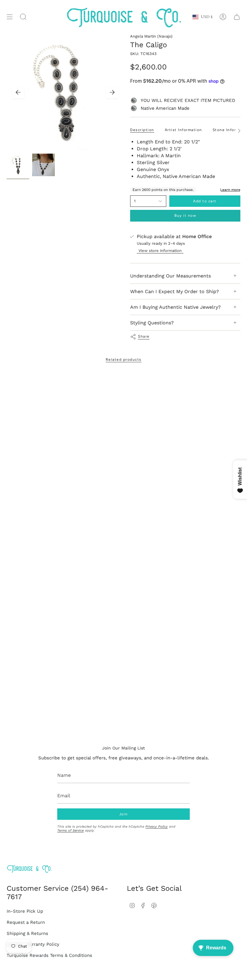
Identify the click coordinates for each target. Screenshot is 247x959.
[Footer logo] (29, 868)
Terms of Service (70, 830)
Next (112, 92)
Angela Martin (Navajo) (151, 36)
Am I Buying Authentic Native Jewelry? (175, 307)
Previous (18, 92)
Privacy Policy (156, 827)
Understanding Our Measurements (170, 276)
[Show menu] (10, 17)
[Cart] (237, 17)
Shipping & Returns (27, 933)
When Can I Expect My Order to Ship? (174, 291)
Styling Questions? (152, 323)
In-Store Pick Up (25, 911)
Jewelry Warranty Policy (33, 944)
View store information (160, 250)
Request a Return (26, 922)
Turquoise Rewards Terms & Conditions (49, 955)
